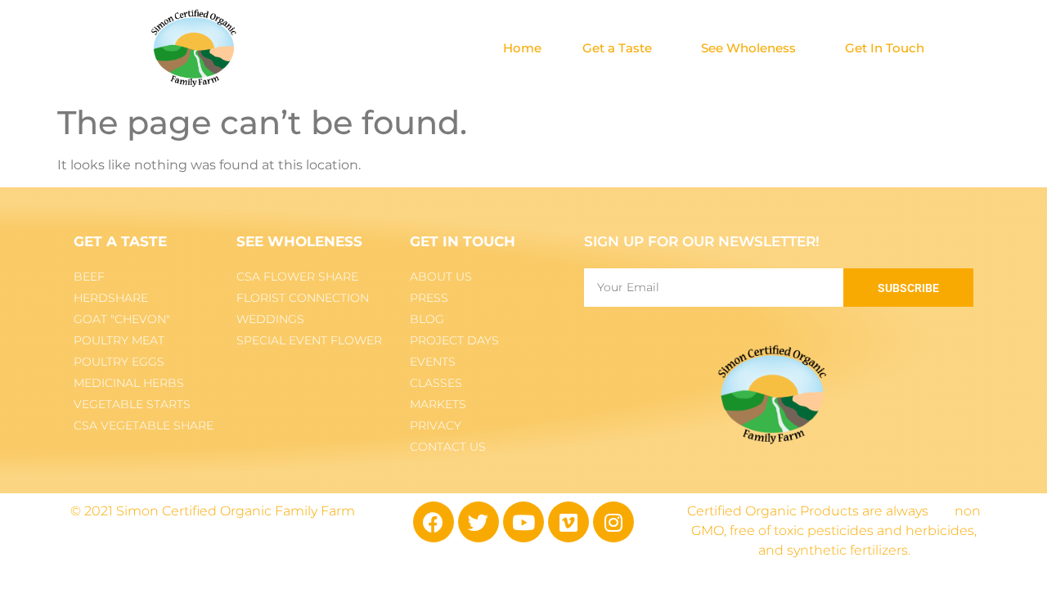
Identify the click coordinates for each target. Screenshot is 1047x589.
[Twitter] (478, 521)
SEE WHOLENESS (299, 241)
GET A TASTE (120, 241)
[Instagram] (613, 521)
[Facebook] (433, 521)
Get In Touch (884, 48)
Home (522, 48)
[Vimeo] (568, 521)
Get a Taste (617, 48)
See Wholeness (748, 48)
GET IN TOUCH (462, 241)
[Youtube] (523, 521)
